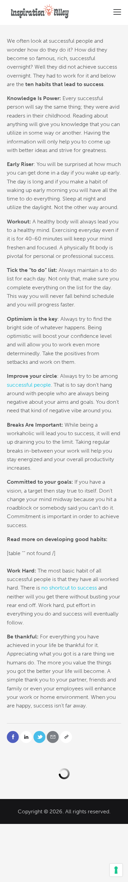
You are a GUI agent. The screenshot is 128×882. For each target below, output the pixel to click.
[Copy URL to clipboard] (66, 737)
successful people (29, 385)
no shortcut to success (69, 587)
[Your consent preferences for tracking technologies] (116, 870)
